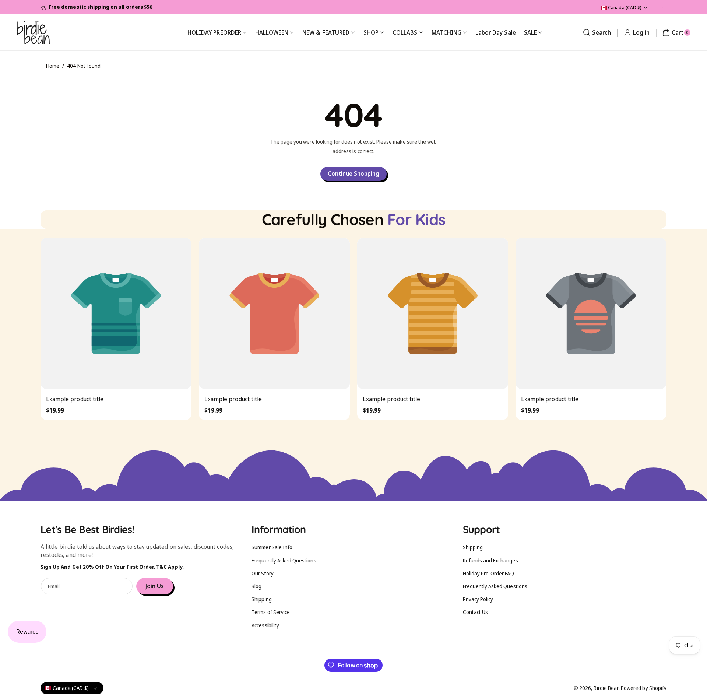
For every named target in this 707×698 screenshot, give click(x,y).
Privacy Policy (478, 599)
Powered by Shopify (643, 687)
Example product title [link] (74, 399)
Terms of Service (271, 611)
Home (52, 65)
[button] (596, 32)
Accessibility (265, 625)
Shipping (261, 599)
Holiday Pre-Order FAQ (488, 573)
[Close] (663, 7)
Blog (256, 586)
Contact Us (475, 611)
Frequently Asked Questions (284, 560)
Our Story (262, 573)
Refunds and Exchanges (490, 560)
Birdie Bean (607, 687)
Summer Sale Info (272, 547)
